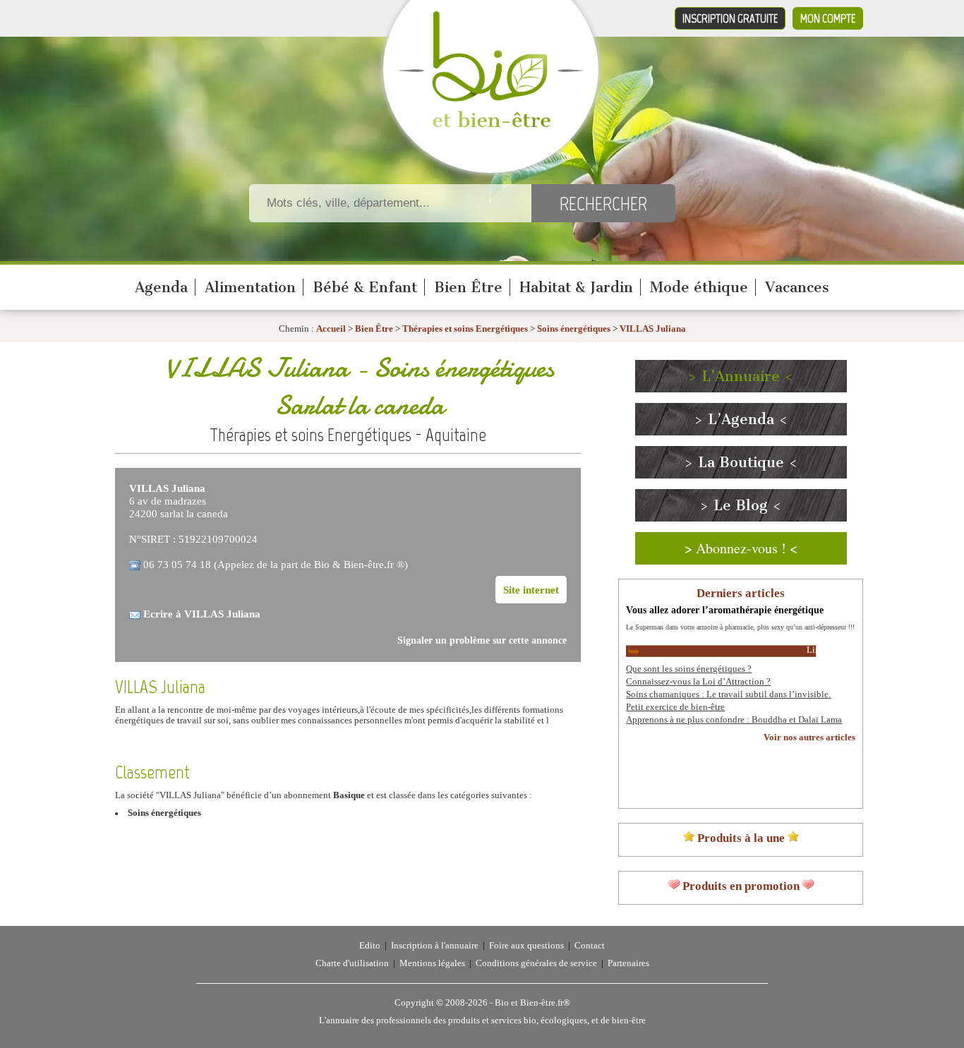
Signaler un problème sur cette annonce (482, 640)
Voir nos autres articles (809, 737)
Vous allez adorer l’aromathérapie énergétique (725, 609)
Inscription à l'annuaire (434, 946)
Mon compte (827, 18)
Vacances (797, 287)
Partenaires (628, 963)
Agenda (161, 287)
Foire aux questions (526, 946)
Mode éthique (699, 287)
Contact (589, 946)
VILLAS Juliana (653, 329)
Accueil (331, 329)
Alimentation (250, 287)
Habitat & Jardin (576, 287)
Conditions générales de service (536, 963)
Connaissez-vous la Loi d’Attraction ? (698, 682)
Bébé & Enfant (365, 287)
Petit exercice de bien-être (675, 707)
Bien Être (468, 287)
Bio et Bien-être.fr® (532, 1003)
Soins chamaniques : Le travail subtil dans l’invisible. (728, 694)
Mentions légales (432, 963)
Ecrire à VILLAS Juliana (201, 614)
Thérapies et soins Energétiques (466, 329)
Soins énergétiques (573, 329)
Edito (369, 946)
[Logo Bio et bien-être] (490, 124)
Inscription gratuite (730, 18)
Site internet (531, 590)
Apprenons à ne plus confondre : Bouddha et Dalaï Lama (734, 720)
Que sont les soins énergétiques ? (689, 669)
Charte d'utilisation (352, 963)
